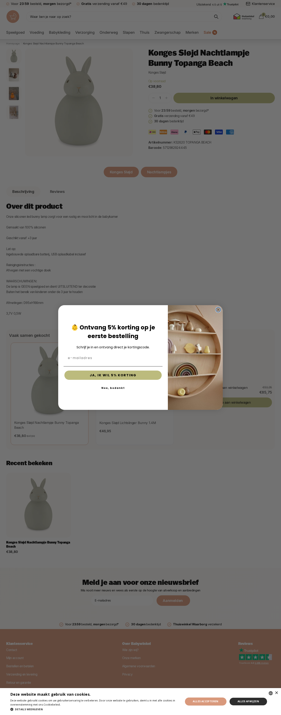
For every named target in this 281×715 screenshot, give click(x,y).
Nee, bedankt (113, 388)
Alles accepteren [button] (205, 701)
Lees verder (68, 704)
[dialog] (140, 701)
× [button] (276, 692)
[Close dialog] (218, 309)
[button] (94, 709)
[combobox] (271, 693)
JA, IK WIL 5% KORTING (113, 375)
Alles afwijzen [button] (248, 701)
